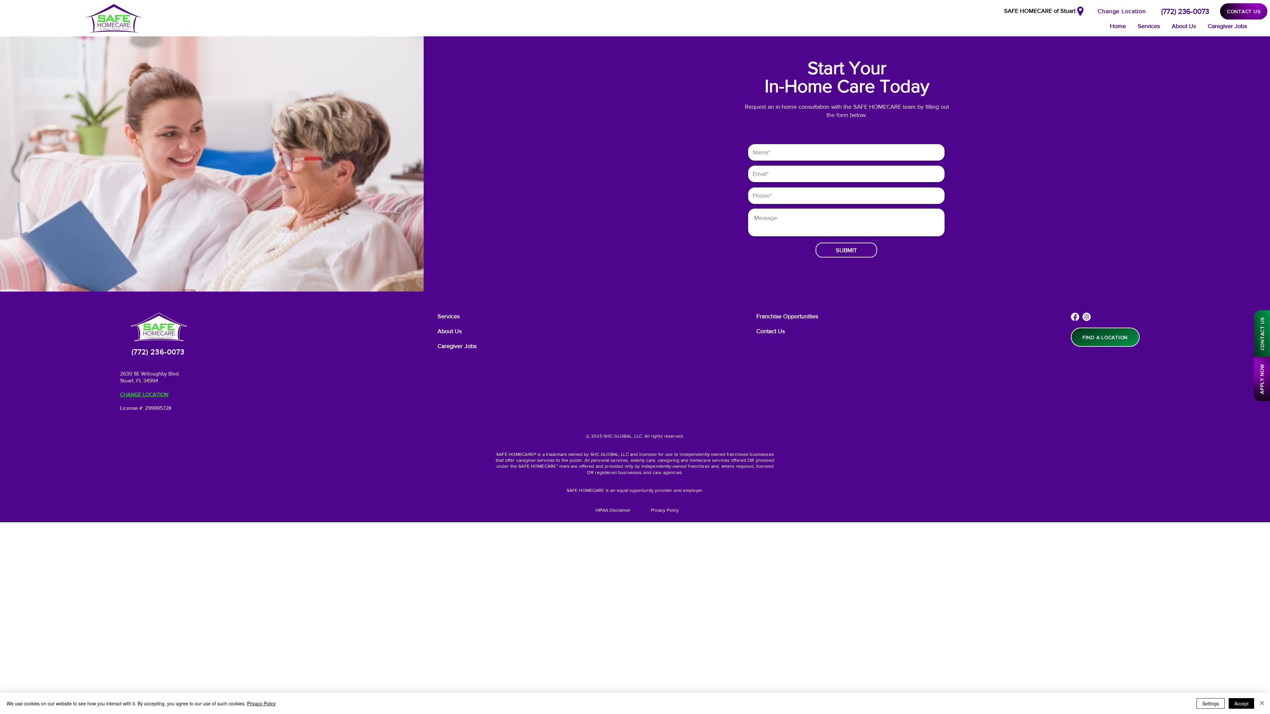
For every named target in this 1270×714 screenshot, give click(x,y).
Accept (1241, 703)
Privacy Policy (261, 703)
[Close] (1262, 703)
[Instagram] (1086, 317)
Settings (1210, 703)
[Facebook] (1075, 317)
